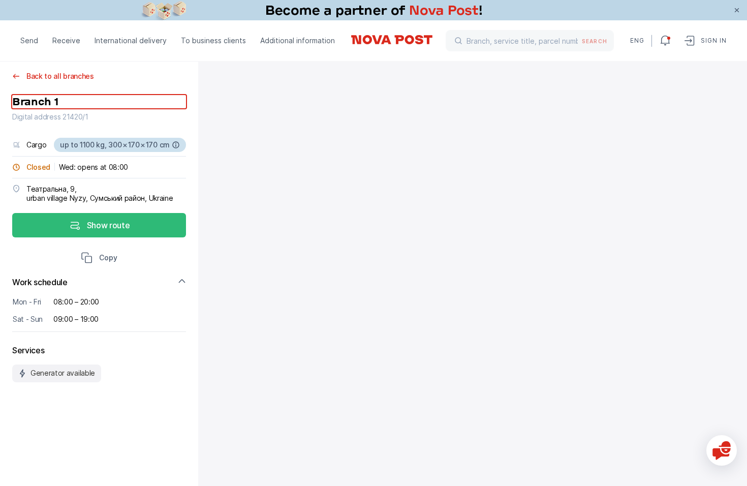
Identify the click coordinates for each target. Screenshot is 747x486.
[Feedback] (721, 450)
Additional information (297, 40)
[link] (373, 10)
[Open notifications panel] (665, 41)
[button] (99, 259)
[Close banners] (737, 10)
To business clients (213, 40)
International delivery (131, 40)
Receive (66, 40)
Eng (636, 40)
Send (29, 40)
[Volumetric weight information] (176, 145)
